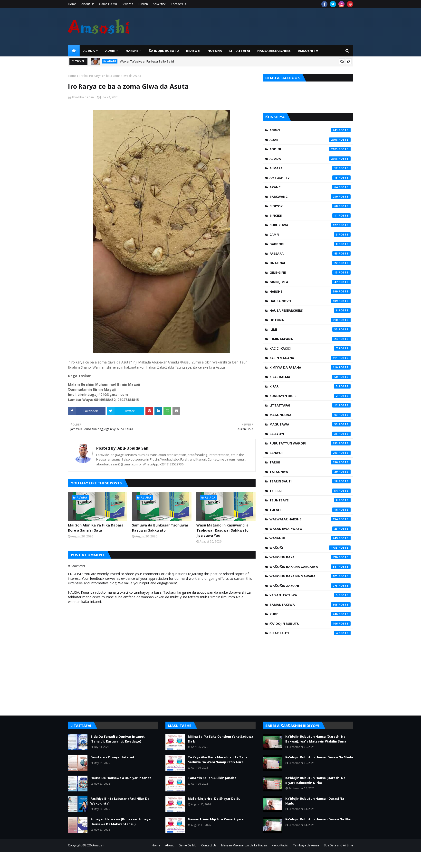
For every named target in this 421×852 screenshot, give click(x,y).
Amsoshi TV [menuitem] (308, 50)
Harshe (303, 291)
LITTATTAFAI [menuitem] (239, 50)
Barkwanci (303, 196)
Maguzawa (303, 424)
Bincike (303, 215)
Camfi (303, 234)
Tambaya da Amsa (306, 845)
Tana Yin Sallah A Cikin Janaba (212, 778)
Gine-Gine (303, 272)
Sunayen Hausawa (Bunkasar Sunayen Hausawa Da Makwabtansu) (121, 821)
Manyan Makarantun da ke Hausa (244, 845)
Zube (303, 614)
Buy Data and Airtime (338, 845)
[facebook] (324, 4)
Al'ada (303, 158)
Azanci (303, 187)
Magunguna (303, 415)
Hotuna (303, 320)
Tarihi (83, 76)
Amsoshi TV (303, 177)
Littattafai (303, 405)
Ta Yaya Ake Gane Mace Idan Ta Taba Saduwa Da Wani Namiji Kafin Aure (218, 759)
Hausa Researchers (303, 310)
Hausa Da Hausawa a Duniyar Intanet (120, 778)
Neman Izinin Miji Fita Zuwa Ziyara (216, 819)
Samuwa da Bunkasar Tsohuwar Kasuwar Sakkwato (160, 528)
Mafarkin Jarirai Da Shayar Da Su (214, 798)
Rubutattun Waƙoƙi (303, 443)
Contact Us (178, 4)
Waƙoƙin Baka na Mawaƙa (303, 576)
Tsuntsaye (303, 500)
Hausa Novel (303, 301)
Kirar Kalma (303, 377)
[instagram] (341, 4)
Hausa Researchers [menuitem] (274, 50)
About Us (87, 4)
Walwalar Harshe (303, 519)
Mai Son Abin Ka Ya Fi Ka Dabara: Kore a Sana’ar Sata (96, 528)
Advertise (159, 4)
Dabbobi (303, 244)
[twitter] (333, 4)
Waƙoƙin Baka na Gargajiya (303, 566)
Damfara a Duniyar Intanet (112, 757)
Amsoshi (98, 845)
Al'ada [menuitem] (89, 50)
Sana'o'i (303, 453)
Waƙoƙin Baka (303, 557)
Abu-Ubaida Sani (83, 97)
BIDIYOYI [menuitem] (193, 50)
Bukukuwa (303, 225)
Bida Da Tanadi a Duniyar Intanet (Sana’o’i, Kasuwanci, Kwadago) (117, 738)
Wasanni (303, 538)
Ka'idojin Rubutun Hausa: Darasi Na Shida (319, 757)
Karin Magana (303, 358)
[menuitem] (74, 50)
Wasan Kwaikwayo (303, 528)
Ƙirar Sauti (303, 633)
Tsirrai (303, 491)
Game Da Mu (108, 4)
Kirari (303, 386)
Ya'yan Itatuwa (303, 595)
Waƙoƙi (303, 547)
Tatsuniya (303, 472)
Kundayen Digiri (303, 396)
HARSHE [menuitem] (132, 50)
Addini (303, 149)
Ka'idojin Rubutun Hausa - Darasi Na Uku (318, 819)
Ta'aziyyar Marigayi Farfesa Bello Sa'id (148, 63)
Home (72, 4)
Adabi (303, 139)
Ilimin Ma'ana (303, 339)
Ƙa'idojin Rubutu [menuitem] (164, 50)
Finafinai (303, 263)
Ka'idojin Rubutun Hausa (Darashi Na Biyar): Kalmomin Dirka (315, 780)
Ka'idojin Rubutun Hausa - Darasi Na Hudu (314, 801)
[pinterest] (350, 4)
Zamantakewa (303, 604)
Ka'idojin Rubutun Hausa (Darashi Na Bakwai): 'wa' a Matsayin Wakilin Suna (315, 738)
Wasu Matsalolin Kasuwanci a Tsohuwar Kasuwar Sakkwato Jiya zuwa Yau (222, 530)
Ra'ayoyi (303, 434)
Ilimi (303, 329)
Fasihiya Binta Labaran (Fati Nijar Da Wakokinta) (119, 801)
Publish (143, 4)
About (169, 845)
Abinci (303, 130)
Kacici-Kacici (303, 348)
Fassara (303, 253)
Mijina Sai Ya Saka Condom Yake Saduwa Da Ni (220, 738)
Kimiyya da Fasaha (303, 367)
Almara (303, 168)
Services (127, 4)
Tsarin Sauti (303, 481)
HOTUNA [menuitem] (215, 50)
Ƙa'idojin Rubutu (303, 623)
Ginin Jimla (303, 282)
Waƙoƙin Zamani (303, 585)
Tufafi (303, 510)
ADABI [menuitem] (110, 50)
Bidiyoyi (303, 206)
